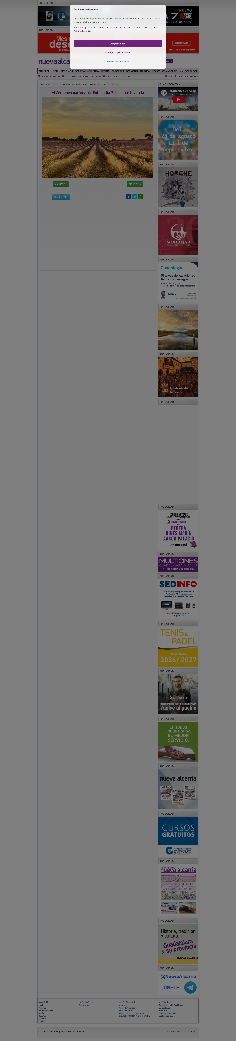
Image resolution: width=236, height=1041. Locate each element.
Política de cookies (83, 31)
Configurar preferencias (118, 52)
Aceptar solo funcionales (118, 61)
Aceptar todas (118, 43)
